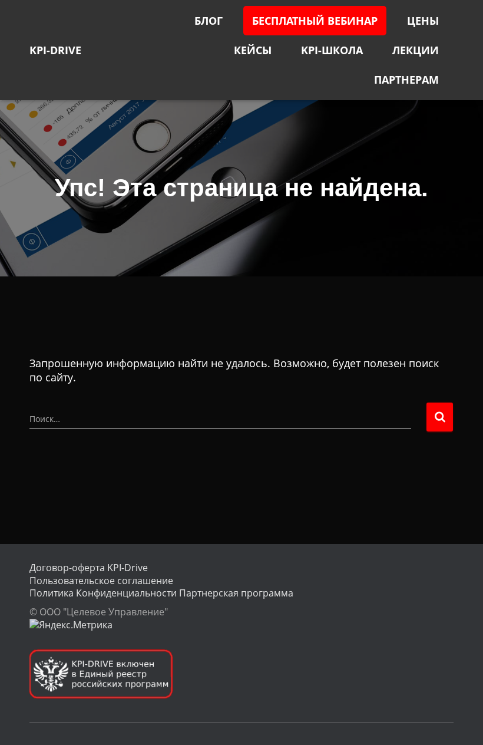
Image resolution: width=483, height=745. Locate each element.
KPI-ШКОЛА (332, 50)
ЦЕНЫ (423, 21)
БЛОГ (208, 21)
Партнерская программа (236, 592)
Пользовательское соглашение (101, 580)
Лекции (415, 50)
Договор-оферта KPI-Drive (88, 567)
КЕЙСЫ (253, 50)
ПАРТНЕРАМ (406, 79)
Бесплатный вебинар (315, 21)
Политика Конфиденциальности (103, 592)
